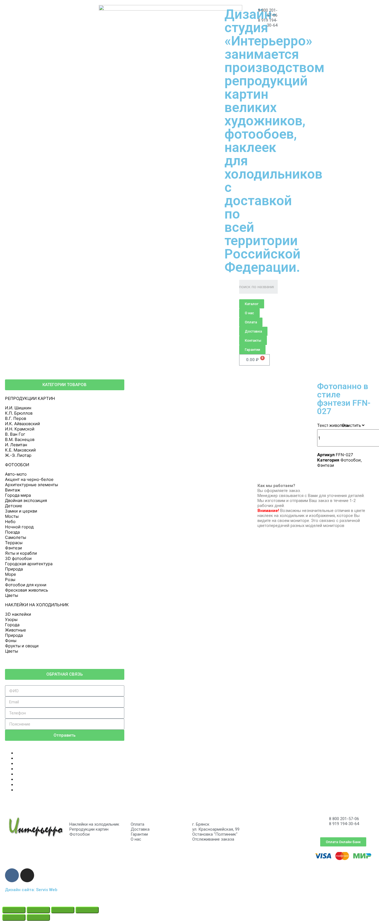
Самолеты (15, 537)
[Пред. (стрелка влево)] (14, 917)
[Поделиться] (38, 910)
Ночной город (19, 526)
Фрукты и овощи (22, 645)
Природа (14, 569)
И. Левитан (16, 444)
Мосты (12, 516)
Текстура (326, 425)
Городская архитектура (28, 563)
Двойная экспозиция (26, 500)
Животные (15, 630)
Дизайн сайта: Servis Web (31, 889)
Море (10, 574)
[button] (251, 303)
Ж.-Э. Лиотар (18, 455)
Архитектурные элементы (31, 484)
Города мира (18, 495)
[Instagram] (27, 875)
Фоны (10, 640)
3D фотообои (18, 558)
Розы (10, 579)
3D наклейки (18, 614)
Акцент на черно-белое (29, 479)
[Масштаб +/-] (87, 910)
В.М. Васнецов (19, 439)
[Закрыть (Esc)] (14, 910)
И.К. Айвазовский (22, 423)
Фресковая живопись (26, 590)
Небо (10, 521)
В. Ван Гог (15, 434)
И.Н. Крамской (19, 429)
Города (12, 624)
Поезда (12, 532)
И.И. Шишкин (18, 407)
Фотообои (350, 460)
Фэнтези (13, 548)
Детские (13, 505)
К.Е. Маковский (20, 450)
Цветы (11, 595)
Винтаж (12, 490)
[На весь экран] (62, 910)
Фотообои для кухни (25, 584)
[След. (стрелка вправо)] (38, 917)
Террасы (13, 542)
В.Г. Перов (15, 418)
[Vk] (12, 875)
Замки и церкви (21, 511)
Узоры (11, 619)
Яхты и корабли (21, 553)
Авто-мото (16, 474)
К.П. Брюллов (18, 413)
